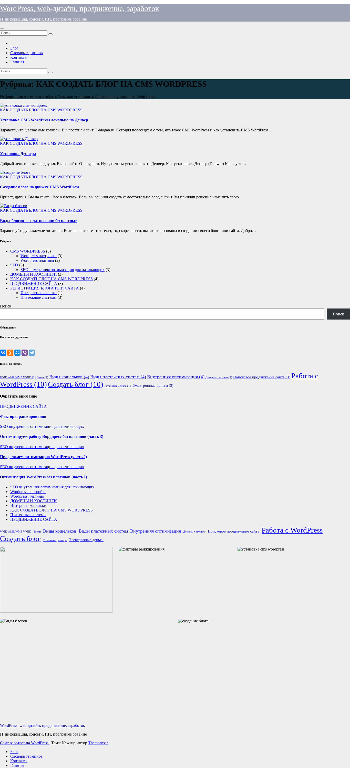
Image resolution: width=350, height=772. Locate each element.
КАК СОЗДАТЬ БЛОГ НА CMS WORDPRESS (41, 110)
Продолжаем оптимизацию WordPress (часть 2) (43, 457)
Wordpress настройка (38, 256)
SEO (14, 265)
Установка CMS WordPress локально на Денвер (44, 120)
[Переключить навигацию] (2, 29)
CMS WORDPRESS (27, 251)
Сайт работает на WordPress (24, 743)
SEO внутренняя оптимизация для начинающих (62, 269)
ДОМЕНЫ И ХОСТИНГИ (33, 274)
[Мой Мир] (17, 353)
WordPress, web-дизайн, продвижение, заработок (79, 8)
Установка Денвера (18, 153)
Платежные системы (38, 297)
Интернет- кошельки (38, 293)
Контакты (18, 57)
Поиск (5, 306)
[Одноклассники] (10, 353)
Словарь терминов (26, 53)
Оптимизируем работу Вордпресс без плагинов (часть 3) (51, 436)
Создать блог (75, 384)
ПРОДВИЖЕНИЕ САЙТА (33, 283)
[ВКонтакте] (3, 353)
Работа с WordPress (292, 530)
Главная (17, 62)
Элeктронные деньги (153, 385)
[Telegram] (32, 353)
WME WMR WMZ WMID (18, 377)
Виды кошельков (69, 376)
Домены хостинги (218, 377)
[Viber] (25, 353)
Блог (14, 48)
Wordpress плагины (37, 260)
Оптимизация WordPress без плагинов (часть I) (43, 477)
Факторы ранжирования (23, 416)
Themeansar (98, 743)
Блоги (42, 377)
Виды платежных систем (118, 376)
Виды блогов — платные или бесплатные (38, 220)
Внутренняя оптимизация (175, 376)
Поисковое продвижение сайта (261, 377)
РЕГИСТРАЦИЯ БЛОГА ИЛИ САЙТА (44, 288)
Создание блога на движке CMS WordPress (39, 187)
